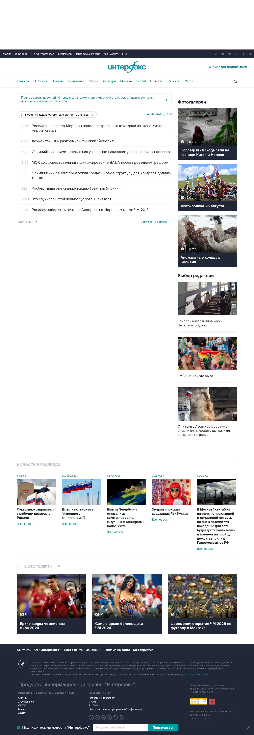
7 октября (144, 221)
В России (40, 81)
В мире (57, 81)
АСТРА (22, 713)
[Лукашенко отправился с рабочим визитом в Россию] (36, 504)
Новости (156, 81)
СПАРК (22, 698)
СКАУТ (22, 705)
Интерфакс (127, 67)
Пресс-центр (73, 650)
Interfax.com (65, 54)
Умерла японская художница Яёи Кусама (170, 512)
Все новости (25, 524)
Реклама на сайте (116, 650)
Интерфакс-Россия (88, 54)
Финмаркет (111, 54)
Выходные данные (200, 714)
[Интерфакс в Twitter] (103, 717)
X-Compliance (26, 701)
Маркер (22, 709)
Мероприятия (143, 650)
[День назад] (21, 114)
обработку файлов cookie (193, 674)
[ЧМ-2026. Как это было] (207, 370)
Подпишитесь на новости (56, 727)
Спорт (93, 81)
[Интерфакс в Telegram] (97, 717)
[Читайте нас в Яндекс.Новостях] (91, 717)
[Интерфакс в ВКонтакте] (109, 717)
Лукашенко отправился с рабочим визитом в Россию (35, 514)
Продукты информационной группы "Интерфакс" (76, 684)
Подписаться (163, 727)
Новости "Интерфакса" (102, 698)
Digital (141, 81)
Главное (23, 81)
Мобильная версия (15, 54)
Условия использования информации (211, 711)
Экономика (75, 81)
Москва (126, 81)
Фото (189, 81)
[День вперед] (92, 114)
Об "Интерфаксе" (42, 54)
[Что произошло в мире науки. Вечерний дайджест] (207, 316)
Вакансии (93, 650)
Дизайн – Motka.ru (200, 718)
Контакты (24, 650)
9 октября (163, 221)
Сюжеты (173, 81)
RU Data (93, 705)
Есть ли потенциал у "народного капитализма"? (78, 514)
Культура (109, 81)
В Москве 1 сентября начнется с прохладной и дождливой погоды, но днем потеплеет (216, 526)
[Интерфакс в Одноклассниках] (121, 717)
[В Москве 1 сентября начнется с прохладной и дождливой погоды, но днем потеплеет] (216, 504)
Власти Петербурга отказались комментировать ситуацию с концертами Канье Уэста (125, 518)
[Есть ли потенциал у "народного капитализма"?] (81, 504)
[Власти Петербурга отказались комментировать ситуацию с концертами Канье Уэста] (126, 504)
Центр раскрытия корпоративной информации (115, 709)
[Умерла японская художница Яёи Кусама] (171, 504)
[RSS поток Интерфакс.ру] (115, 717)
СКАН (92, 701)
